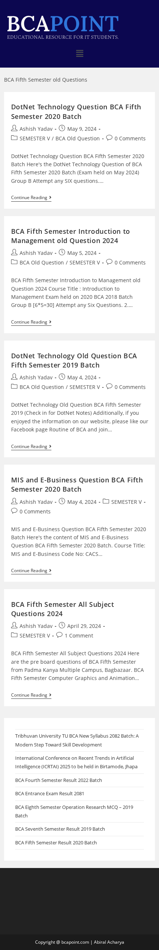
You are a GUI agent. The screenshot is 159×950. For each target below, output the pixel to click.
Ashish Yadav (36, 128)
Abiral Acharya (109, 942)
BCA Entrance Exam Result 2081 (49, 793)
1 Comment (79, 635)
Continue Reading (31, 198)
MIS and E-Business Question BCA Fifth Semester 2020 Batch (77, 484)
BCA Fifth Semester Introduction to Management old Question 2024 (70, 236)
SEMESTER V (35, 138)
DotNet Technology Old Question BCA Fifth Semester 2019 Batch (74, 360)
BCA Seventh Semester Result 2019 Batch (60, 829)
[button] (79, 53)
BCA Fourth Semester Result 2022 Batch (58, 780)
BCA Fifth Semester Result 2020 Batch (56, 842)
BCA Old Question (77, 138)
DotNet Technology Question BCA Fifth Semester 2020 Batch (76, 111)
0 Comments (130, 138)
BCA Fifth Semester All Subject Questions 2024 (62, 609)
